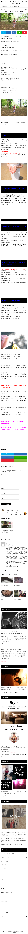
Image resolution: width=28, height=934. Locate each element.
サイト (2, 498)
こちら (15, 692)
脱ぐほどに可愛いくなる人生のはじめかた (14, 2)
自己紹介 (4, 449)
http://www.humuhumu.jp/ (8, 47)
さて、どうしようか (6, 864)
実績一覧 (3, 916)
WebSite (8, 570)
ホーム (3, 904)
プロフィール (4, 908)
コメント (3, 474)
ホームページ (4, 912)
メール (3, 493)
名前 (2, 488)
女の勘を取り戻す (5, 857)
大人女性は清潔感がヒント (7, 853)
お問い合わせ (4, 923)
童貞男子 (3, 868)
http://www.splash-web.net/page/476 (10, 54)
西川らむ (8, 544)
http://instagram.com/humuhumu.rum (10, 41)
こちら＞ (20, 844)
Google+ (14, 570)
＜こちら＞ (3, 643)
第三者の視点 (4, 861)
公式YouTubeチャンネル (8, 892)
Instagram (20, 570)
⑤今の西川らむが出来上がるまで (12, 300)
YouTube (3, 920)
